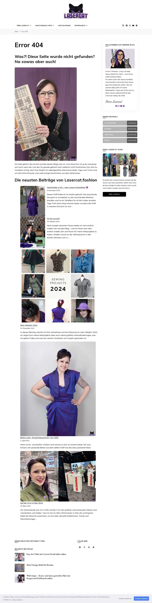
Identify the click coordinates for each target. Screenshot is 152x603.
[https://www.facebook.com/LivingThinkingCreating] (80, 547)
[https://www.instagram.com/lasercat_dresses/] (84, 547)
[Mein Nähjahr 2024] (58, 286)
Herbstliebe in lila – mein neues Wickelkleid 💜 (67, 187)
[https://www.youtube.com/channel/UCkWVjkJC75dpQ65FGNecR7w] (89, 547)
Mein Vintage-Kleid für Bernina (40, 565)
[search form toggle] (123, 25)
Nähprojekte (80, 25)
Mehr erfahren (114, 194)
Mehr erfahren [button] (17, 600)
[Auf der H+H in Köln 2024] (58, 476)
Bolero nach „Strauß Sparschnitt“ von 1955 (39, 437)
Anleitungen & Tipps (43, 25)
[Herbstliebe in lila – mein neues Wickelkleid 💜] (32, 201)
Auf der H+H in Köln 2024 (31, 503)
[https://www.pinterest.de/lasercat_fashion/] (93, 547)
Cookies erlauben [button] (141, 598)
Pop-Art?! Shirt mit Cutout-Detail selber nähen (46, 554)
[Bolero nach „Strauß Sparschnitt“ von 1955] (58, 389)
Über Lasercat (23, 25)
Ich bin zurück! (53, 218)
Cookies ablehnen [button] (125, 598)
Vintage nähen (64, 25)
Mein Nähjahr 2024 (28, 325)
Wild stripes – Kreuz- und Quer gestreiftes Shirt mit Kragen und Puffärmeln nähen (48, 577)
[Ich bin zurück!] (32, 232)
